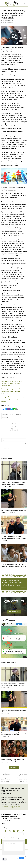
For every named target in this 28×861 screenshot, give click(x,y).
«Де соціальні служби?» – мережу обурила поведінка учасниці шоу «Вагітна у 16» (21, 777)
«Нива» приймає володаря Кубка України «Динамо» (13, 511)
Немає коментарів (7, 24)
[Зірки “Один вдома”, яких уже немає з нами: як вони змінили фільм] (14, 748)
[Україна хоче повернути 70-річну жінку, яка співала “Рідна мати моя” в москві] (14, 674)
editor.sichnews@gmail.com (13, 818)
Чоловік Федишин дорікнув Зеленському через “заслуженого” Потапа (14, 538)
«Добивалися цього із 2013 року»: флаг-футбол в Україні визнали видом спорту (6, 777)
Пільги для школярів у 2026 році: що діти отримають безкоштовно (13, 565)
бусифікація (5, 414)
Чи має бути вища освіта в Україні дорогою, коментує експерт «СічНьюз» (12, 391)
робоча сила (5, 417)
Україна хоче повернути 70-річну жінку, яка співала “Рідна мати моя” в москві (13, 484)
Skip (17, 858)
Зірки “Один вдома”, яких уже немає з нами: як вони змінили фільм (12, 760)
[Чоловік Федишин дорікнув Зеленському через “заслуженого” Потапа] (14, 724)
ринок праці (18, 414)
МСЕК (11, 414)
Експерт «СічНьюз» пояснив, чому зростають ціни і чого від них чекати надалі (13, 399)
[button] (24, 3)
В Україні (5, 22)
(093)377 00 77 (9, 820)
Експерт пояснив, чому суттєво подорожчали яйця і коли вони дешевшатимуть (11, 383)
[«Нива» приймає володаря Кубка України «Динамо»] (14, 699)
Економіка (10, 22)
